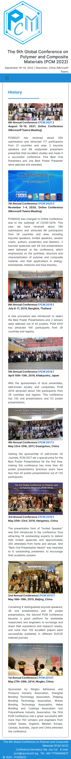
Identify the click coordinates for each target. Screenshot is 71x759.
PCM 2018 (45, 371)
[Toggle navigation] (7, 78)
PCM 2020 (46, 203)
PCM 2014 (45, 677)
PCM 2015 (46, 595)
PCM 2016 (46, 516)
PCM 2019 (45, 304)
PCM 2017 (45, 442)
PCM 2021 (45, 122)
